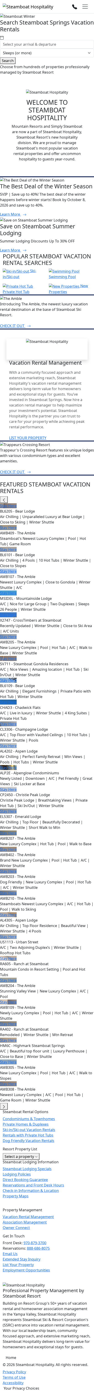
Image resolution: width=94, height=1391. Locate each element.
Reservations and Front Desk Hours (33, 1185)
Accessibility (13, 1382)
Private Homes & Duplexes (26, 1124)
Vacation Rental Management (28, 1216)
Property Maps (16, 1196)
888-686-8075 (38, 1248)
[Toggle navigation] (85, 6)
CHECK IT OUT (12, 325)
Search (8, 60)
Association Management (25, 1222)
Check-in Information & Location (31, 1190)
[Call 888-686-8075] (74, 6)
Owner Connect (16, 1227)
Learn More (10, 214)
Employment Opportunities (26, 1270)
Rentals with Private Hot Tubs (28, 1135)
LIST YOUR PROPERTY (27, 437)
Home (11, 1357)
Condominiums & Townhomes (29, 1118)
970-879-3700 (35, 1242)
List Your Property (18, 1264)
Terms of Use (14, 1377)
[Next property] (4, 1106)
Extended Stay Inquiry (21, 1259)
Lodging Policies (17, 1174)
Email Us (10, 1253)
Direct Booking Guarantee (25, 1179)
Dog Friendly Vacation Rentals (28, 1140)
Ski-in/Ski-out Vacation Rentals (29, 1129)
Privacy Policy (14, 1371)
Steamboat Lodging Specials (27, 1168)
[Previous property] (4, 499)
